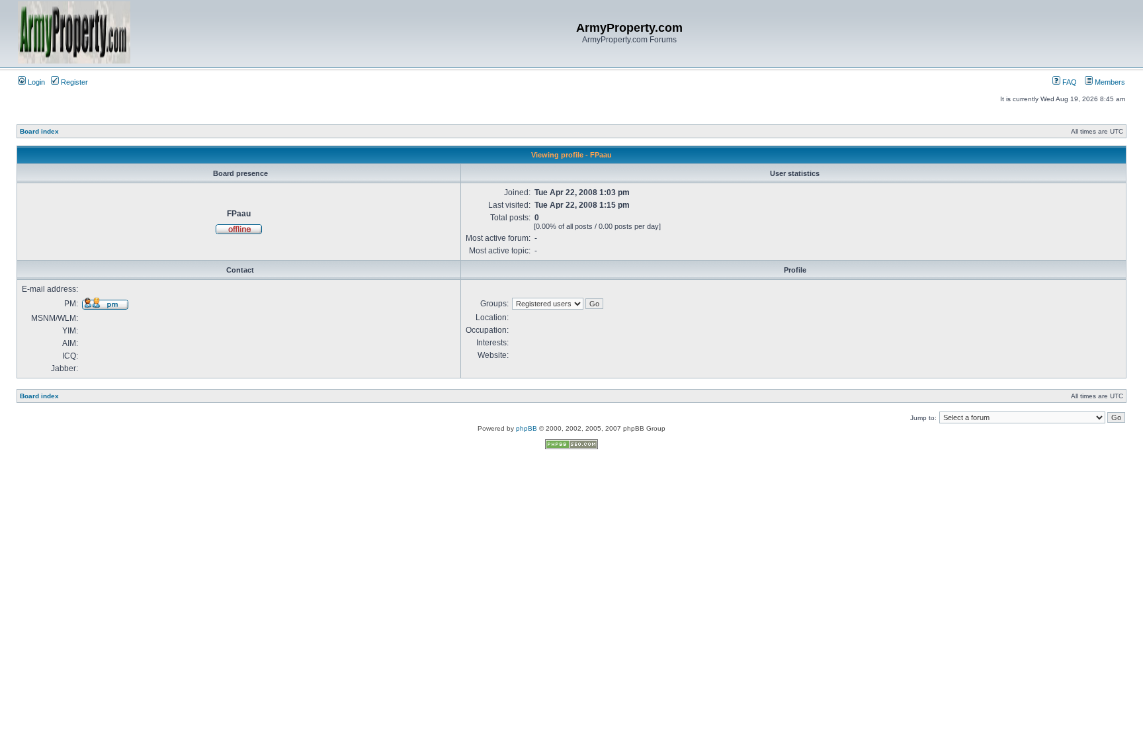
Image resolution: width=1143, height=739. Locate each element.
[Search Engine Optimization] (571, 447)
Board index (39, 131)
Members (1109, 82)
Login (35, 82)
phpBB (526, 428)
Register (73, 82)
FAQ (1068, 82)
